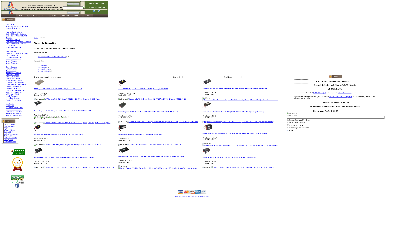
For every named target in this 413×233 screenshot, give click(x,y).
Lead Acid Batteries (12, 55)
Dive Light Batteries (12, 75)
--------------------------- (13, 102)
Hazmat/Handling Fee (13, 113)
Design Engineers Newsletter (299, 128)
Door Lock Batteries (12, 77)
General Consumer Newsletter (299, 120)
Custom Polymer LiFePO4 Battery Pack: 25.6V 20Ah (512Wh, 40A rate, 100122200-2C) (229, 157)
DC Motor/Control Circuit (14, 108)
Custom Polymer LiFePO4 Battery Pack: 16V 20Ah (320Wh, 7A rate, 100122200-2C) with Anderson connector (151, 156)
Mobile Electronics (12, 96)
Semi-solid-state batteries (14, 32)
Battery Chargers (11, 61)
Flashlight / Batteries (12, 88)
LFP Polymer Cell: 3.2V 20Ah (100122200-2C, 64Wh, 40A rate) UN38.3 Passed (58, 89)
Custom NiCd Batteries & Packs (17, 53)
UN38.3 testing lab (319, 93)
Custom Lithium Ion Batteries (16, 34)
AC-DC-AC (10, 104)
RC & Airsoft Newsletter (297, 123)
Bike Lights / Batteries (13, 73)
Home (36, 38)
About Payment (9, 124)
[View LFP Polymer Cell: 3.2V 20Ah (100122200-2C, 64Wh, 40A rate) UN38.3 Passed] (71, 99)
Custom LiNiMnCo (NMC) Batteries (18, 42)
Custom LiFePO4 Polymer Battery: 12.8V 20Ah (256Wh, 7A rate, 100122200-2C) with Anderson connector (235, 88)
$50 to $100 (42, 65)
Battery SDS (8, 132)
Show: (175, 77)
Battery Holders (11, 71)
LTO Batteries (10, 45)
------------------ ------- (12, 30)
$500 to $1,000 (43, 69)
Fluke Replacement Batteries (15, 90)
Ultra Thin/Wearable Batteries (16, 44)
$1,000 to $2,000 (44, 71)
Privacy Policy (9, 140)
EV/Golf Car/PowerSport (14, 86)
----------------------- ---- (13, 49)
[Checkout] (94, 11)
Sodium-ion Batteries (13, 40)
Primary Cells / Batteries (14, 57)
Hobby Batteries (11, 67)
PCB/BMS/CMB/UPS (13, 47)
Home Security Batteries (14, 92)
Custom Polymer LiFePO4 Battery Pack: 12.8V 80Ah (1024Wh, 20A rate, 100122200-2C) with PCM (64, 157)
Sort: (225, 77)
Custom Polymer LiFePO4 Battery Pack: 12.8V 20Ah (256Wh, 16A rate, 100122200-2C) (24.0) (62, 111)
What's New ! (10, 24)
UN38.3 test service (344, 93)
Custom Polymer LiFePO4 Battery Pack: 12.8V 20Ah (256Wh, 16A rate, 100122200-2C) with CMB (148, 112)
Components (10, 106)
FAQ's (6, 128)
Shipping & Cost (9, 126)
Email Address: (292, 115)
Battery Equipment (12, 63)
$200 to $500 (42, 67)
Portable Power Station (13, 100)
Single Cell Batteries (12, 28)
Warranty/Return (9, 130)
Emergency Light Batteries (15, 82)
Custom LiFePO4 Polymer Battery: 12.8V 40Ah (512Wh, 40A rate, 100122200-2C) (59, 134)
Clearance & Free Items (14, 112)
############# (11, 69)
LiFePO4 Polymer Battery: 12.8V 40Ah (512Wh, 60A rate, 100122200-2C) (140, 134)
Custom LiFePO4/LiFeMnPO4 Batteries (52, 57)
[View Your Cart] (98, 11)
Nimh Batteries (11, 51)
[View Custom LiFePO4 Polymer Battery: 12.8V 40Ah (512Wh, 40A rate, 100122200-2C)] (72, 145)
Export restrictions (10, 142)
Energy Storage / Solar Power (16, 84)
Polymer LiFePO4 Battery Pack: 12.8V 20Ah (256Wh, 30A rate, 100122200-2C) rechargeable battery (233, 112)
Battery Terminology (11, 134)
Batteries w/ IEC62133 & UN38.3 (17, 26)
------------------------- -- (13, 59)
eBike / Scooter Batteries (14, 80)
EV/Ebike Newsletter (296, 125)
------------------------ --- (13, 65)
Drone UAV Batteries (13, 79)
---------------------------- (13, 110)
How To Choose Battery (14, 115)
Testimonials (8, 136)
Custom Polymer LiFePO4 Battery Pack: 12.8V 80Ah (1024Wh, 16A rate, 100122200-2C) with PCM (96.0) (235, 133)
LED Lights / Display (13, 94)
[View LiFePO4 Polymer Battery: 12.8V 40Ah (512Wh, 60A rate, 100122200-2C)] (154, 145)
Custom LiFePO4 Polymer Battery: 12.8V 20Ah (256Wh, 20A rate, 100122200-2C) (143, 89)
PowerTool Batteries (12, 98)
